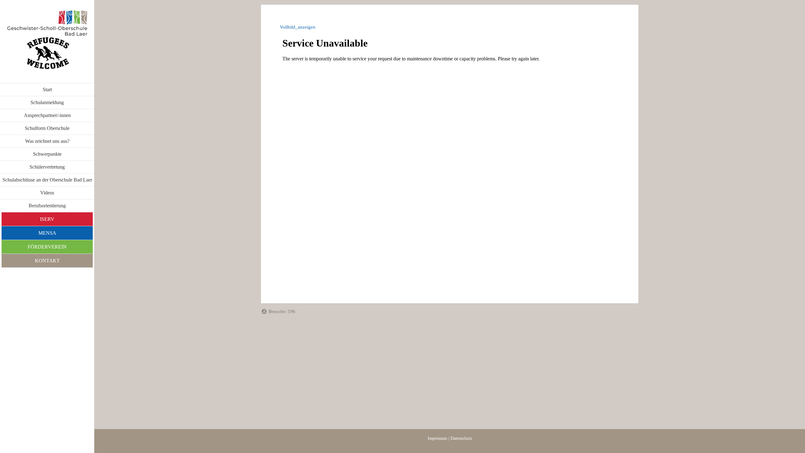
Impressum (437, 438)
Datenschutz (461, 438)
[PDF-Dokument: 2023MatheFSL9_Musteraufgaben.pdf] (449, 156)
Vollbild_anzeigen (297, 27)
